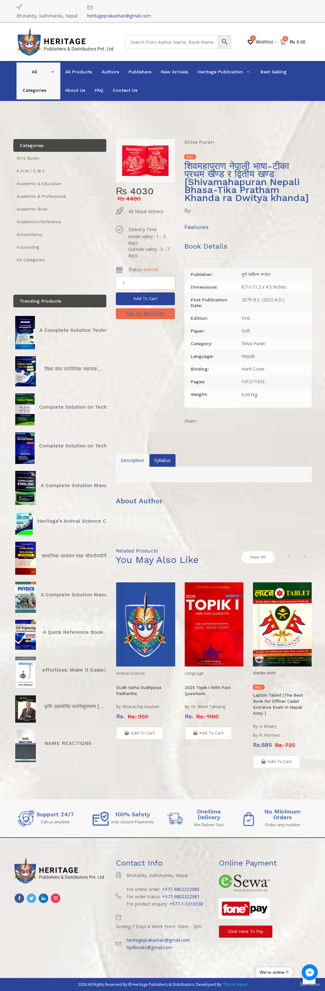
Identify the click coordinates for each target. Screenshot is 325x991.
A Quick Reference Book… (75, 632)
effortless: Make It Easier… (75, 670)
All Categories (34, 81)
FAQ (99, 90)
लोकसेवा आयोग (264, 673)
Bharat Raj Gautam (141, 706)
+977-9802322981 (181, 897)
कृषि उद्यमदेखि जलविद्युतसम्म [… (74, 706)
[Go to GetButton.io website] (310, 984)
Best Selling (274, 71)
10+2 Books (28, 158)
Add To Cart (145, 298)
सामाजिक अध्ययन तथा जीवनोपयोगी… (76, 556)
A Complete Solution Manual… (78, 485)
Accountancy (30, 234)
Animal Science (130, 673)
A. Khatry (268, 726)
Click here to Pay (245, 931)
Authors (110, 71)
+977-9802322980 (180, 889)
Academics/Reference (39, 221)
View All (258, 557)
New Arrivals (174, 71)
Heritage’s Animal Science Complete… (84, 521)
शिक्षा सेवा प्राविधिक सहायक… (73, 369)
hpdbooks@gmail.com (149, 947)
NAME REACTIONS (67, 743)
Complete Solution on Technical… (81, 407)
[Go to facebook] (310, 972)
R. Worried (270, 735)
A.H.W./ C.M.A (31, 171)
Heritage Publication (220, 71)
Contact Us (125, 90)
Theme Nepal (235, 984)
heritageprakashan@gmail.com (119, 16)
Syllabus (162, 460)
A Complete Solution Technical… (79, 330)
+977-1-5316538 (186, 904)
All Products (78, 71)
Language (194, 673)
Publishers (140, 71)
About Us (75, 90)
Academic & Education (39, 183)
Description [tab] (132, 460)
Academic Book (32, 209)
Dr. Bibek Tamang (208, 706)
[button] (145, 313)
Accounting (28, 247)
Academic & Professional (41, 196)
